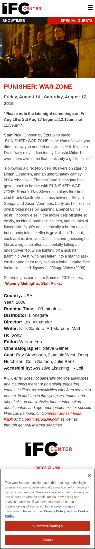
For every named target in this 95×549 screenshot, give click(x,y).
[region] (47, 509)
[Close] (89, 475)
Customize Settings (47, 526)
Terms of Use (47, 467)
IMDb (8, 419)
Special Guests (77, 21)
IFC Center (40, 8)
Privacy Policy (55, 511)
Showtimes (13, 21)
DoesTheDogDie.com (40, 419)
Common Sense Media (61, 413)
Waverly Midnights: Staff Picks (33, 283)
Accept (47, 540)
